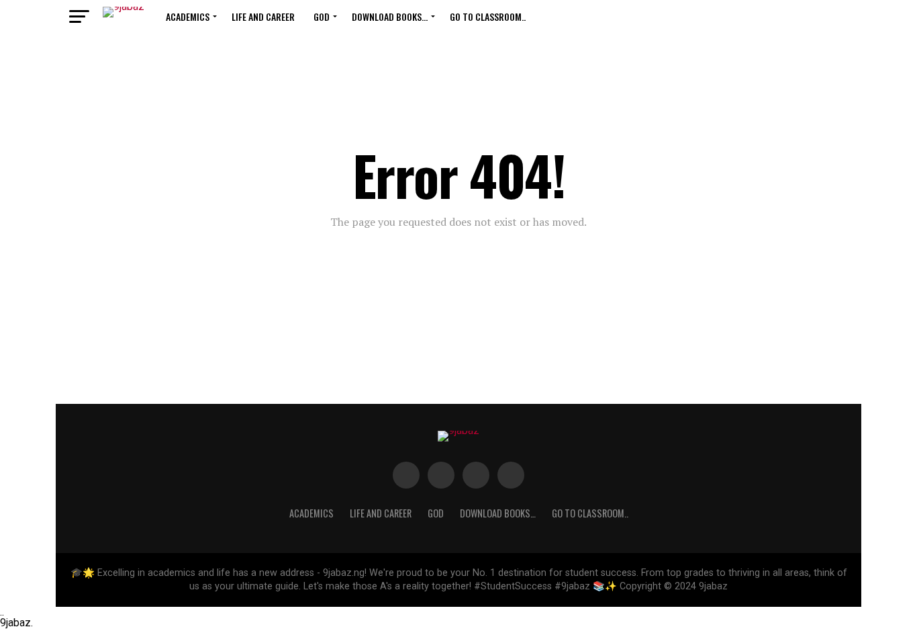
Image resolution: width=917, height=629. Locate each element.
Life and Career (263, 16)
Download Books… (390, 16)
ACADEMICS (187, 16)
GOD (321, 16)
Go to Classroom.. (488, 16)
